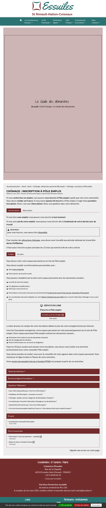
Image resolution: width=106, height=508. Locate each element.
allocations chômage (31, 240)
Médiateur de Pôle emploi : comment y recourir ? (26, 394)
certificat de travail (54, 293)
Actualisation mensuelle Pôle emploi (21, 422)
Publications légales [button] (57, 21)
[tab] (13, 210)
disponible (42, 232)
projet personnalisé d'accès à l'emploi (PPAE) (31, 361)
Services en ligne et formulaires (20, 378)
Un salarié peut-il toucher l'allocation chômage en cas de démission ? (33, 401)
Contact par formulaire (53, 479)
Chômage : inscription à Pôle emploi (79, 186)
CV (14, 289)
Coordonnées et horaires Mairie (53, 462)
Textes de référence (16, 371)
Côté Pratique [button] (69, 21)
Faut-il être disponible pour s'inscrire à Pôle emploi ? (27, 391)
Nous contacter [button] (95, 21)
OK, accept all (66, 505)
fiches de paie (66, 293)
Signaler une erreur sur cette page (85, 450)
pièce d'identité (18, 269)
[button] (21, 20)
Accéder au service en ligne (53, 315)
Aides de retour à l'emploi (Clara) (22, 442)
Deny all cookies (82, 505)
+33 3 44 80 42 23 (53, 475)
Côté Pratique (45, 106)
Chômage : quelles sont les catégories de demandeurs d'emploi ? (31, 398)
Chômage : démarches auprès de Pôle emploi (49, 186)
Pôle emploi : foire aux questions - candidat (25, 436)
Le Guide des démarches (64, 106)
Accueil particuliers (13, 186)
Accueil (34, 106)
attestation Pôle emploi (80, 293)
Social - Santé (27, 186)
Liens (27, 499)
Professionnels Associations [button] (80, 21)
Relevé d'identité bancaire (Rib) (53, 297)
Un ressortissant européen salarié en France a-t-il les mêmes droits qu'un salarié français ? (40, 408)
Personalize (96, 505)
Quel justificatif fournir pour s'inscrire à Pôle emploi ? (27, 405)
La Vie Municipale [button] (46, 21)
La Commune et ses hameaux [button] (31, 21)
